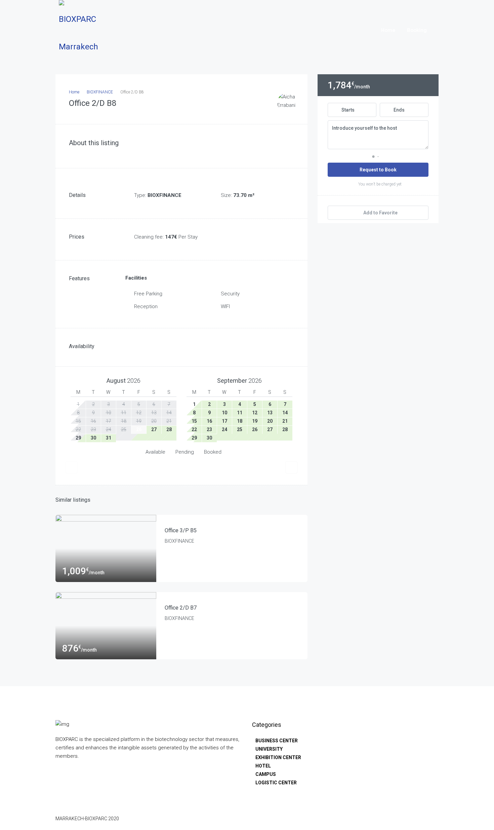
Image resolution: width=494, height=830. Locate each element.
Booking (417, 30)
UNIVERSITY (269, 749)
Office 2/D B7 (181, 608)
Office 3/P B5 (181, 530)
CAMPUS (265, 774)
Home (388, 30)
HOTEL (263, 766)
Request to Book (378, 169)
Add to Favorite (380, 212)
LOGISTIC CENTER (276, 782)
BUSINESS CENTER (276, 740)
